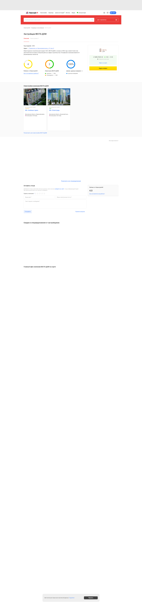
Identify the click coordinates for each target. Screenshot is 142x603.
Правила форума (80, 211)
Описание (26, 38)
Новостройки (43, 12)
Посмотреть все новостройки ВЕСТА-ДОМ (35, 133)
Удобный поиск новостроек (32, 20)
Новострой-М (27, 27)
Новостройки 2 (34, 38)
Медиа (73, 12)
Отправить (28, 211)
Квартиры (51, 12)
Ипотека (68, 12)
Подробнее (71, 597)
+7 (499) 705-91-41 (98, 57)
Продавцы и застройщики (37, 27)
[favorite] (107, 12)
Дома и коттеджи (59, 12)
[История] (104, 12)
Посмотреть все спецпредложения (71, 181)
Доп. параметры (101, 19)
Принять (90, 598)
